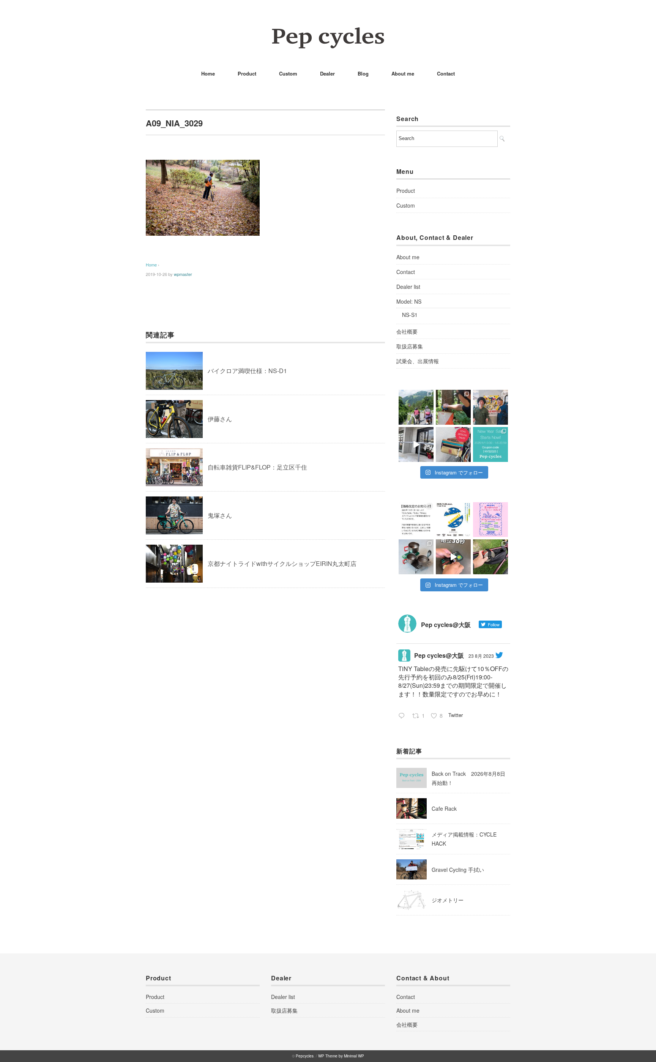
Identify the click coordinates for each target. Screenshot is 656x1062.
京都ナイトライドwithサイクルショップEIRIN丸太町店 (282, 563)
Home (208, 73)
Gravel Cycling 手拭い (458, 869)
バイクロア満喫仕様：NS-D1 (247, 370)
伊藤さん (220, 418)
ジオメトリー (448, 900)
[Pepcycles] (328, 32)
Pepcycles (305, 1056)
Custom (288, 73)
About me (402, 73)
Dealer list (408, 286)
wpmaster (183, 274)
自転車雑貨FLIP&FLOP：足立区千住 (257, 467)
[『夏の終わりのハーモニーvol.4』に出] (490, 519)
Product (247, 73)
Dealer (327, 73)
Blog (363, 73)
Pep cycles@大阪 (439, 655)
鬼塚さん (220, 515)
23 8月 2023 (481, 655)
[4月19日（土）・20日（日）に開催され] (490, 407)
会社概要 (407, 331)
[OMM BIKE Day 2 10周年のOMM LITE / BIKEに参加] (416, 407)
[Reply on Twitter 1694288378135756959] (403, 716)
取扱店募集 (409, 346)
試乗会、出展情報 (417, 361)
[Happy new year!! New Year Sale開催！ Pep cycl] (490, 444)
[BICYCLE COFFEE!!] (416, 444)
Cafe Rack (444, 808)
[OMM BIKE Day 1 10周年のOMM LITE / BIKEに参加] (453, 407)
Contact (446, 73)
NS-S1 (410, 314)
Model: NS (408, 301)
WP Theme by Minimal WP (341, 1056)
